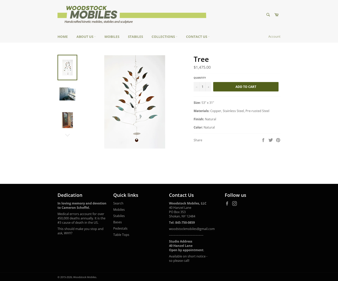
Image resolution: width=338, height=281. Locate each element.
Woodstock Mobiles (84, 277)
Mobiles (111, 36)
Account (274, 36)
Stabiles (135, 36)
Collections (164, 36)
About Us (85, 36)
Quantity (200, 77)
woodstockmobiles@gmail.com (192, 229)
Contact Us (197, 36)
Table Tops (121, 235)
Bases (117, 222)
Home (63, 36)
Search (118, 203)
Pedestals (120, 228)
